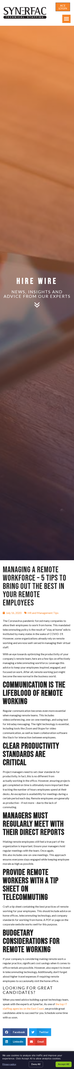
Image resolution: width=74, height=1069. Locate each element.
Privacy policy (9, 1064)
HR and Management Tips (43, 612)
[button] (66, 19)
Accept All (63, 1064)
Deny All (35, 1064)
